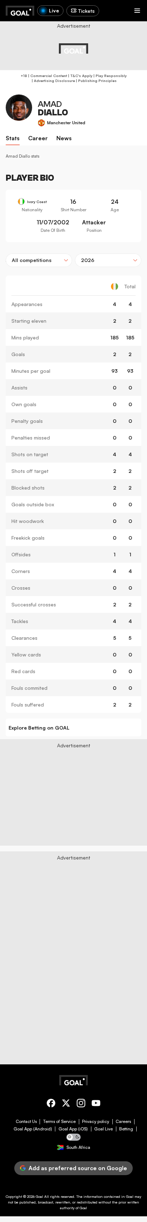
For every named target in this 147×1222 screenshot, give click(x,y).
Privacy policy (95, 1121)
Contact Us (26, 1121)
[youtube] (96, 1104)
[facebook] (51, 1104)
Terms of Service (59, 1121)
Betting (126, 1128)
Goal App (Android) (33, 1128)
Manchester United (66, 122)
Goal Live (103, 1128)
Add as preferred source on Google (78, 1168)
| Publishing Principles (96, 80)
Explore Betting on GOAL (39, 728)
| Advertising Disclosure (53, 80)
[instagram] (81, 1104)
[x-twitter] (66, 1104)
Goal (39, 1196)
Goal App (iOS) (73, 1128)
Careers (123, 1121)
